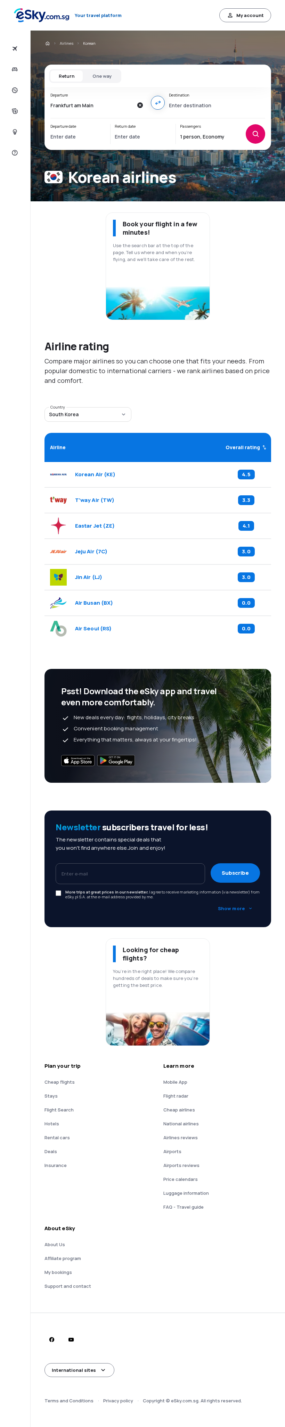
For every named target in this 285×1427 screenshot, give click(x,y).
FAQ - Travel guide (183, 1207)
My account (250, 15)
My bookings (58, 1272)
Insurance (55, 1165)
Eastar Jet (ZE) (95, 525)
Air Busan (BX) (94, 602)
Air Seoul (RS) (93, 628)
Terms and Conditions (68, 1400)
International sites (74, 1370)
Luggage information (186, 1193)
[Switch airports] (158, 103)
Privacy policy (118, 1400)
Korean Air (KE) (95, 474)
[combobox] (91, 105)
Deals (50, 1151)
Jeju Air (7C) (91, 551)
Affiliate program (62, 1258)
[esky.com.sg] (47, 43)
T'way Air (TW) (94, 500)
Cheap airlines (179, 1110)
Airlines (66, 43)
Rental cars (57, 1137)
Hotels (51, 1123)
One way (102, 76)
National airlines (181, 1123)
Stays (51, 1096)
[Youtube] (71, 1339)
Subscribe (235, 872)
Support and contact (67, 1286)
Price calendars (180, 1179)
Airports (172, 1151)
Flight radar (175, 1096)
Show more (231, 908)
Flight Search (59, 1110)
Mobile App (175, 1082)
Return (66, 76)
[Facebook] (51, 1339)
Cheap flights (59, 1082)
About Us (54, 1244)
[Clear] (140, 105)
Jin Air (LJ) (88, 577)
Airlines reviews (180, 1137)
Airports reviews (181, 1165)
